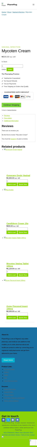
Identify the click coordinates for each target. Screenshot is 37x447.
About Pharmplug (10, 389)
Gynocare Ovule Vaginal (18, 175)
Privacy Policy (9, 395)
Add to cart (12, 184)
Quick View (23, 184)
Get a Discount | (25, 432)
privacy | (18, 435)
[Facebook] (3, 420)
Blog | (31, 432)
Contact (32, 435)
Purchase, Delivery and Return (14, 398)
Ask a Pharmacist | (9, 432)
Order (10, 69)
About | (17, 432)
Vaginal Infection (11, 47)
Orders (6, 372)
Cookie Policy (8, 392)
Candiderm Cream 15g (17, 223)
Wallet (6, 375)
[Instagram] (13, 420)
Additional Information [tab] (11, 121)
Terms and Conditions (11, 401)
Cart (5, 378)
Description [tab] (8, 118)
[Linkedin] (17, 420)
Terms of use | (25, 435)
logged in (14, 139)
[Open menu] (33, 4)
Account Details (9, 369)
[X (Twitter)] (8, 420)
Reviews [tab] (7, 115)
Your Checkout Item (10, 381)
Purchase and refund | (8, 435)
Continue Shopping (11, 105)
